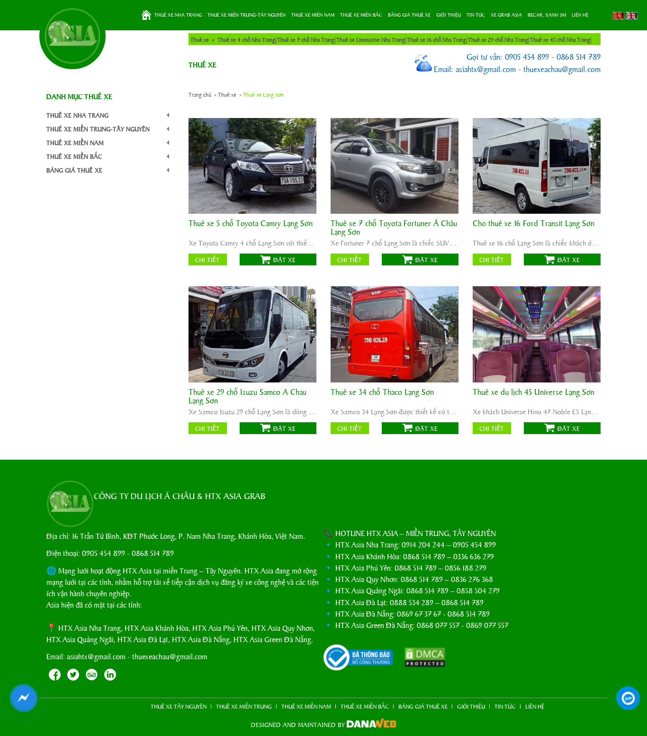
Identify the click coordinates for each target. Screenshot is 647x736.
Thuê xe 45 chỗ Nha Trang (560, 39)
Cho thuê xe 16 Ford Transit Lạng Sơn (533, 223)
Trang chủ (146, 15)
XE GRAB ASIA (506, 14)
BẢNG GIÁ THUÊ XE (409, 14)
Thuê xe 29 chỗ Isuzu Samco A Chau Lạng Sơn (247, 396)
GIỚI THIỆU (448, 14)
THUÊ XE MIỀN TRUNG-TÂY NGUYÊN (246, 14)
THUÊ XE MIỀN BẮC (361, 14)
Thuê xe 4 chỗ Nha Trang (246, 39)
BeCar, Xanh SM (547, 14)
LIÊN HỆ (580, 14)
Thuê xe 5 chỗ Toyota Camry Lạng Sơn (251, 223)
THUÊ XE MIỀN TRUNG (244, 706)
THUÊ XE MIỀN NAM (312, 14)
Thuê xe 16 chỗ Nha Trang (436, 39)
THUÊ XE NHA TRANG (178, 14)
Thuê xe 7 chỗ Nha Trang (305, 39)
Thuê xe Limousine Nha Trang (370, 39)
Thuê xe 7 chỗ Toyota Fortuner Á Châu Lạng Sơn (394, 227)
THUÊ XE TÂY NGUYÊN (179, 706)
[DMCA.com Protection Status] (420, 658)
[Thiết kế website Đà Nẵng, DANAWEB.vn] (371, 724)
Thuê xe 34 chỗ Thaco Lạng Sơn (382, 392)
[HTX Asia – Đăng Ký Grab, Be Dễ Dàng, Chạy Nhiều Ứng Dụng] (72, 36)
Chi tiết (207, 259)
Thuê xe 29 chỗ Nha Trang (498, 39)
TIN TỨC (476, 14)
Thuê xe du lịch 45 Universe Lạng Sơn (533, 392)
